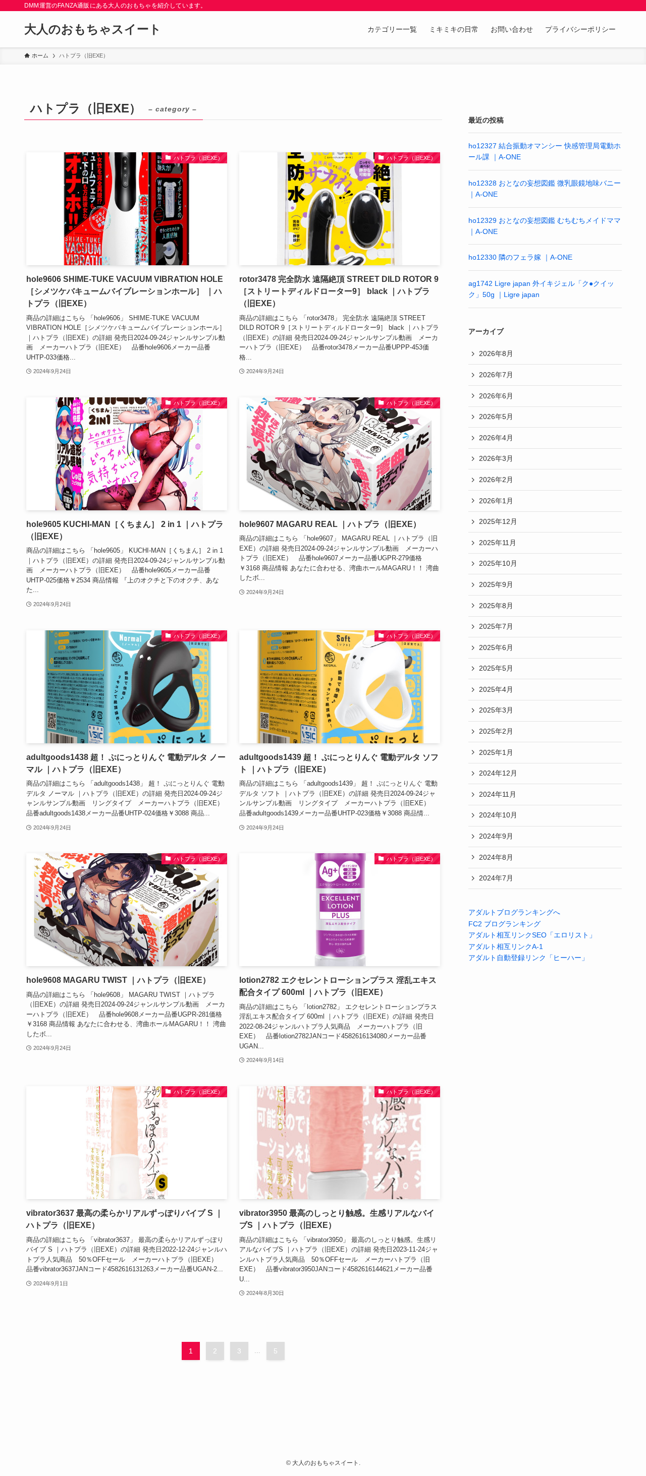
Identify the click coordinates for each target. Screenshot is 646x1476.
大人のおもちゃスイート (93, 29)
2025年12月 (498, 521)
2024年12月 (498, 773)
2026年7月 (496, 375)
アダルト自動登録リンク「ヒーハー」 (528, 958)
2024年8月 (496, 857)
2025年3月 (496, 710)
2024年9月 (496, 836)
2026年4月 (496, 438)
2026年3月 (496, 458)
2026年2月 (496, 480)
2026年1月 (496, 501)
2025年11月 (497, 543)
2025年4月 (496, 689)
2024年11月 (497, 794)
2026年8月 (496, 353)
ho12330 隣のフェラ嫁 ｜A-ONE (520, 257)
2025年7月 (496, 626)
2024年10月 (498, 815)
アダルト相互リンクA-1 (505, 946)
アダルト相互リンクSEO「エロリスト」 (532, 935)
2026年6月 (496, 396)
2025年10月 (498, 563)
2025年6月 (496, 647)
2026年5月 (496, 416)
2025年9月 (496, 584)
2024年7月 (496, 878)
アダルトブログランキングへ (514, 912)
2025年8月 (496, 606)
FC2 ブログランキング (504, 924)
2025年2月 (496, 731)
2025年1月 (496, 752)
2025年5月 (496, 668)
